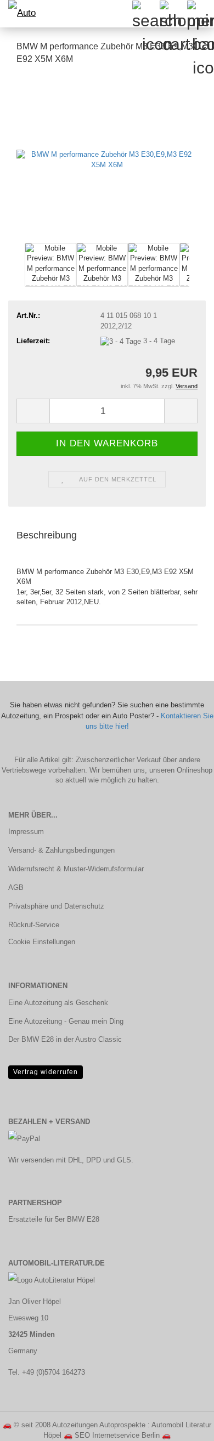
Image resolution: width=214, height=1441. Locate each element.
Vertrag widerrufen (45, 1072)
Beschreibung (46, 535)
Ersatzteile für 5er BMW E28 (53, 1219)
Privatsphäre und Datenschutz (56, 906)
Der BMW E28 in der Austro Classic (65, 1039)
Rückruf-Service (33, 925)
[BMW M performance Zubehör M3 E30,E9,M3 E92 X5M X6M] (107, 157)
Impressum (26, 831)
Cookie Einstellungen (41, 942)
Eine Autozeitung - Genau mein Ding (65, 1021)
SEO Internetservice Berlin (117, 1435)
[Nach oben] (183, 1424)
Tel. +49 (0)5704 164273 (46, 1372)
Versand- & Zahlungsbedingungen (61, 850)
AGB (16, 887)
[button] (32, 411)
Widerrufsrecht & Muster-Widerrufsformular (76, 869)
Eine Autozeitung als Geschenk (58, 1003)
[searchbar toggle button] (145, 13)
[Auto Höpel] (22, 13)
